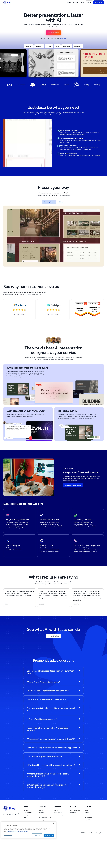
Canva (86, 810)
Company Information (45, 817)
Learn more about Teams (73, 485)
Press (41, 815)
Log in (82, 2)
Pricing (69, 2)
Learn (55, 810)
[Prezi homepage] (7, 2)
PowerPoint (88, 815)
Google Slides (88, 817)
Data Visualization (74, 810)
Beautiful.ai (88, 820)
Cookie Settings (59, 815)
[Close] (53, 823)
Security (41, 820)
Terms (93, 832)
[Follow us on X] (7, 814)
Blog (25, 817)
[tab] (49, 202)
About (41, 810)
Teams (89, 2)
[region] (28, 830)
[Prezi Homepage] (10, 808)
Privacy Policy (100, 832)
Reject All (37, 835)
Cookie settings (8, 835)
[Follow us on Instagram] (10, 814)
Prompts (26, 815)
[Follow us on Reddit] (18, 814)
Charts (71, 815)
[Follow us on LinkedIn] (16, 814)
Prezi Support (58, 812)
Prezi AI (75, 2)
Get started (98, 2)
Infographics (72, 812)
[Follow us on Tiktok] (13, 814)
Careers (41, 812)
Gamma (87, 812)
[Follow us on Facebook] (4, 814)
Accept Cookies (49, 835)
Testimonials (28, 812)
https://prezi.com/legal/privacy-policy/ (17, 831)
